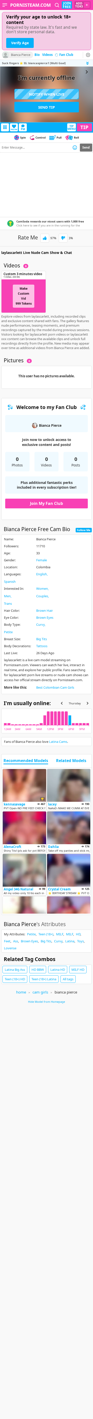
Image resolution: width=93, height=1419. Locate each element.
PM (23, 129)
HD (78, 934)
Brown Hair (44, 610)
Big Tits (41, 639)
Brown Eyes (44, 617)
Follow (14, 129)
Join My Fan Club (46, 503)
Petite (8, 632)
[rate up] (44, 238)
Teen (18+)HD (15, 979)
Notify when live (46, 94)
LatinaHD (57, 969)
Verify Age (20, 42)
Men (7, 596)
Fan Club (66, 55)
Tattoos (41, 646)
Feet (7, 941)
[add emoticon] (74, 147)
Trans (8, 603)
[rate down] (63, 238)
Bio (37, 55)
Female (41, 560)
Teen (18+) (45, 934)
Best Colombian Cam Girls (55, 687)
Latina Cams (58, 741)
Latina (69, 941)
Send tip (46, 107)
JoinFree (67, 5)
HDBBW (37, 969)
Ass (15, 941)
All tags (68, 979)
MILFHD (77, 969)
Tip (84, 127)
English (41, 574)
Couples (42, 596)
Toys (80, 941)
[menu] (4, 5)
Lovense (10, 948)
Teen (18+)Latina (43, 979)
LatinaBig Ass (15, 969)
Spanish (10, 581)
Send (86, 147)
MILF (59, 934)
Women (42, 588)
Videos (47, 55)
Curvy (40, 624)
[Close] (88, 55)
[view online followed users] (57, 5)
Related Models (71, 760)
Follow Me (84, 530)
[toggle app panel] (88, 63)
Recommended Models (25, 760)
